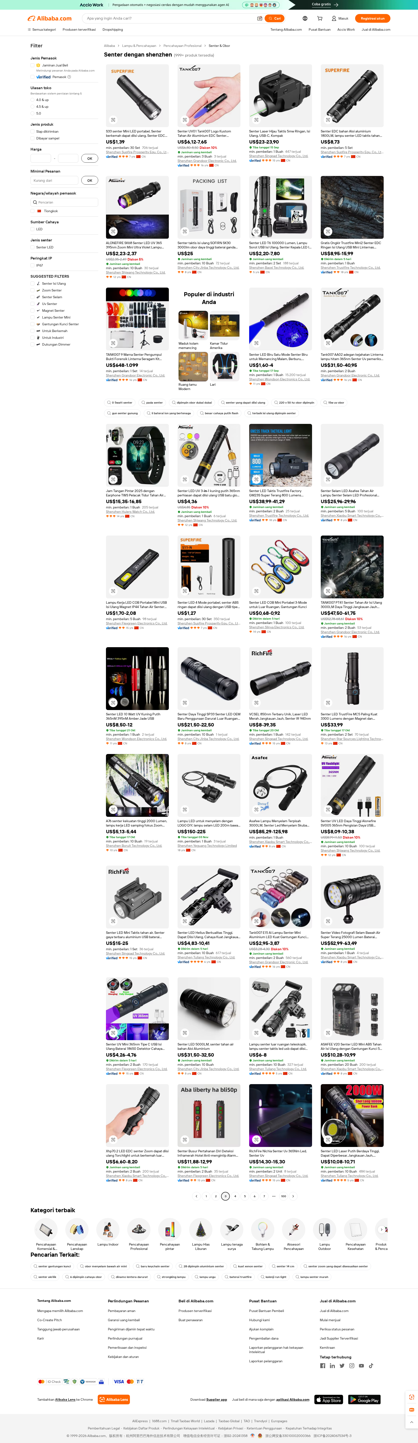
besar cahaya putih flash (221, 413)
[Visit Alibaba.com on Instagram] (352, 1366)
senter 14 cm (285, 1266)
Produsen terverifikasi (195, 1311)
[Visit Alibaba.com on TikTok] (371, 1366)
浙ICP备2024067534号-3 (332, 1436)
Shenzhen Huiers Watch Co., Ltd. (130, 512)
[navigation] (64, 622)
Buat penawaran (191, 1320)
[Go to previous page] (196, 1196)
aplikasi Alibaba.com (292, 1399)
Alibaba (109, 46)
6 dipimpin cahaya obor (86, 1277)
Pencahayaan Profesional (183, 46)
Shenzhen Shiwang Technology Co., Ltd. (135, 272)
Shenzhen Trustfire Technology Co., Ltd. (351, 267)
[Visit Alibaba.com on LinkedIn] (332, 1366)
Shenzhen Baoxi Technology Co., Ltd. (276, 267)
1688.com (159, 1421)
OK (89, 158)
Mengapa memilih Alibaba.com (60, 1311)
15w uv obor (336, 402)
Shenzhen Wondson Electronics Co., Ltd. (279, 379)
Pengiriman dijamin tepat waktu (131, 1329)
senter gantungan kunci (54, 1266)
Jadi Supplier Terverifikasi (339, 1338)
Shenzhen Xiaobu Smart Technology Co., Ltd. (352, 515)
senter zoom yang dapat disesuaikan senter (338, 1266)
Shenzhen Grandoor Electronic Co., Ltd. (207, 161)
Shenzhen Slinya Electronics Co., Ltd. (276, 627)
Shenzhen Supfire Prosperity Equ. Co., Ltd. (137, 152)
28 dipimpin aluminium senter (204, 1266)
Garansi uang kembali (124, 1320)
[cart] (320, 19)
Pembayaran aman (121, 1311)
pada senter (154, 402)
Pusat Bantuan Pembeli (266, 1311)
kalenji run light (276, 1277)
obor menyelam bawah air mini (106, 1266)
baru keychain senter (155, 1266)
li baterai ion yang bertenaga (171, 413)
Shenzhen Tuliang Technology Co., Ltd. (206, 957)
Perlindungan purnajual (125, 1338)
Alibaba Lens (65, 1399)
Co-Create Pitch (49, 1320)
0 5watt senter (122, 402)
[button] (260, 18)
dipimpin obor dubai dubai (194, 402)
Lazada (209, 1421)
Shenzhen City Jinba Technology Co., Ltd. (208, 267)
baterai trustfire (241, 1277)
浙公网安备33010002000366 (288, 1436)
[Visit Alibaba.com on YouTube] (361, 1366)
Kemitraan (327, 1347)
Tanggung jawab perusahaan (58, 1329)
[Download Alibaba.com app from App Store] (328, 1399)
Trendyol (260, 1421)
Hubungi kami (259, 1320)
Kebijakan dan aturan (123, 1357)
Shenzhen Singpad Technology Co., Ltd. (278, 156)
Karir (40, 1338)
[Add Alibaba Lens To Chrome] (114, 1399)
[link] (411, 1397)
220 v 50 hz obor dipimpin (296, 402)
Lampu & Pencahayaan (139, 46)
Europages (279, 1421)
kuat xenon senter (250, 1266)
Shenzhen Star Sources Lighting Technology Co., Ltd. (352, 739)
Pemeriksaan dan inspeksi (127, 1347)
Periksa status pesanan (337, 1329)
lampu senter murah (314, 1277)
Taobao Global (228, 1421)
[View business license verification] (252, 1435)
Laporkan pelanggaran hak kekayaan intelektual (276, 1350)
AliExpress (140, 1421)
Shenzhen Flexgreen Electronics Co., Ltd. (136, 623)
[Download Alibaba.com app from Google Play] (364, 1399)
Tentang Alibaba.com (54, 1301)
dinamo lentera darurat (132, 1277)
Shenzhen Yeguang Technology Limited (207, 846)
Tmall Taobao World (185, 1421)
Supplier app (216, 1399)
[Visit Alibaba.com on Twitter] (342, 1366)
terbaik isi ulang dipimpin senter (274, 413)
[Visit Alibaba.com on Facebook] (323, 1366)
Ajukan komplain (261, 1329)
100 (283, 1196)
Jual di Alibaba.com (334, 1311)
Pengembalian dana (263, 1338)
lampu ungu (208, 1277)
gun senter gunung (125, 413)
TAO (247, 1421)
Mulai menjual (330, 1320)
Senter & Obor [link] (219, 46)
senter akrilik (47, 1277)
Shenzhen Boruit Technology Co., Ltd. (134, 846)
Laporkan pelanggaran (266, 1361)
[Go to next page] (293, 1196)
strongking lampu (174, 1277)
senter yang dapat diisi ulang (245, 402)
